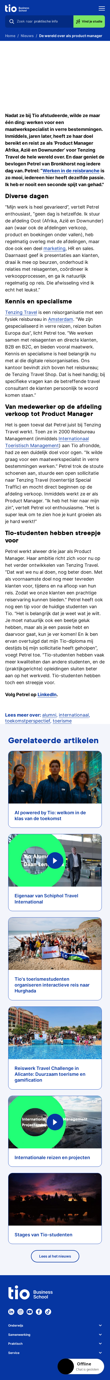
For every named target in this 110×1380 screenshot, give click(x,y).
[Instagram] (20, 1312)
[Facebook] (39, 1312)
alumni (49, 715)
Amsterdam (60, 319)
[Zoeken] (11, 21)
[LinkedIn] (11, 1312)
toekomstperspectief (27, 720)
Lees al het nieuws (55, 1256)
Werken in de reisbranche (71, 170)
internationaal (74, 715)
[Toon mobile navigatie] (102, 9)
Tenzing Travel (21, 312)
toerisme (62, 720)
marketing (54, 248)
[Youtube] (30, 1312)
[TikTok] (48, 1312)
